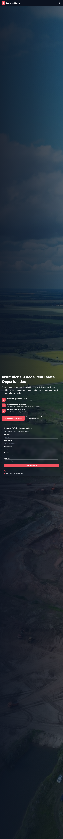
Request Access (31, 465)
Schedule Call (34, 418)
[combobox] (31, 461)
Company (6, 452)
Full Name (7, 434)
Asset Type (7, 458)
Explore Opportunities (12, 418)
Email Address (8, 440)
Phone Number (8, 446)
